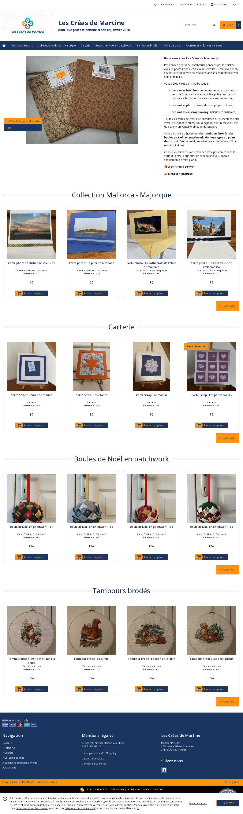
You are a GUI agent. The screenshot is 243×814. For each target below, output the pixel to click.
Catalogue (9, 748)
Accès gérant (231, 782)
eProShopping (118, 789)
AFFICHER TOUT (227, 305)
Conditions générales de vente (20, 762)
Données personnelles (94, 763)
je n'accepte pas (198, 803)
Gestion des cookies (93, 758)
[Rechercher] (214, 25)
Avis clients (10, 767)
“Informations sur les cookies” (32, 808)
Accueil (8, 743)
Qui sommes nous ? (14, 757)
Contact (201, 4)
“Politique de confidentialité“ (80, 808)
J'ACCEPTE (228, 803)
